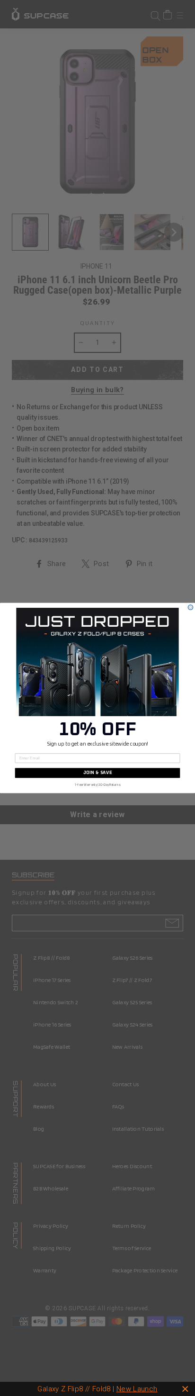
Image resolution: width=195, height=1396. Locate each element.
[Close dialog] (190, 607)
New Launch (137, 1389)
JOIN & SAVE (97, 773)
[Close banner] (185, 1389)
